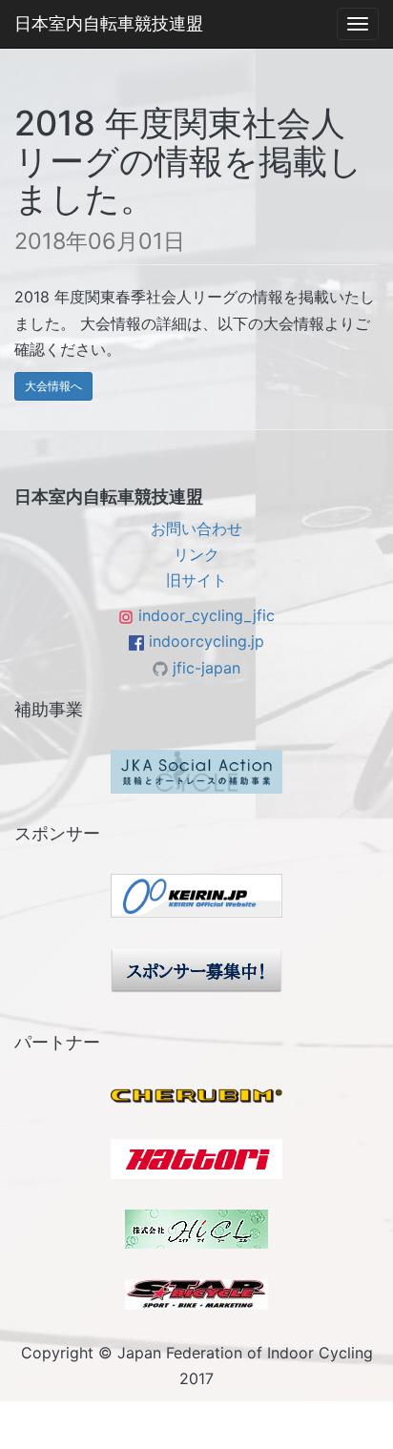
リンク (196, 554)
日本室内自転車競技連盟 (108, 23)
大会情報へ (53, 386)
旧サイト (196, 580)
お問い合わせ (196, 528)
